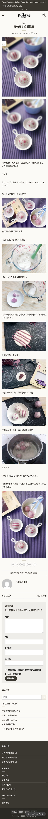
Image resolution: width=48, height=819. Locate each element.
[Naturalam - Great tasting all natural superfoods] (24, 15)
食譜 (24, 23)
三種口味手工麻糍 (9, 720)
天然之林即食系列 (9, 753)
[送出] (44, 697)
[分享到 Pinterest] (30, 564)
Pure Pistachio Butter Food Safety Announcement (23, 2)
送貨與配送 (6, 785)
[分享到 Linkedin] (34, 564)
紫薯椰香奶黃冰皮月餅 (11, 711)
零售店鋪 (5, 780)
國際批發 (5, 803)
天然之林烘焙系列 (9, 762)
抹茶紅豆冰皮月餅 (9, 715)
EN (22, 9)
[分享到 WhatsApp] (13, 564)
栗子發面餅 (6, 596)
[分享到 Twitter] (22, 564)
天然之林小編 (33, 33)
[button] (35, 814)
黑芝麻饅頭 (41, 596)
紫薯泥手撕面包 (8, 724)
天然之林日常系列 (9, 757)
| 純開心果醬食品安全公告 (12, 6)
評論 (7, 617)
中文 (26, 9)
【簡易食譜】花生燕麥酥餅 (13, 729)
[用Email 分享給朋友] (26, 564)
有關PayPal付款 (8, 789)
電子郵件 (8, 648)
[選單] (3, 15)
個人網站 (8, 659)
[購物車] (44, 15)
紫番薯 (35, 573)
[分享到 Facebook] (18, 564)
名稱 (7, 637)
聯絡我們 (5, 776)
